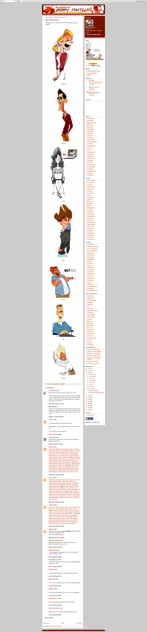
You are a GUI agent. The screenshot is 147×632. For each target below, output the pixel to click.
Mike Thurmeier (91, 207)
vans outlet (74, 483)
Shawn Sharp (90, 280)
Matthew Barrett (91, 273)
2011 (88, 399)
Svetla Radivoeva (91, 171)
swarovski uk (52, 507)
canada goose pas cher (58, 513)
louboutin (66, 507)
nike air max (63, 454)
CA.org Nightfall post (92, 250)
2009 (88, 403)
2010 (88, 401)
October (91, 378)
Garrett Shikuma (91, 186)
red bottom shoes (57, 460)
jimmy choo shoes (70, 487)
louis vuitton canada (63, 510)
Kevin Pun (89, 321)
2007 (88, 407)
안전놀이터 (51, 588)
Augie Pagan (90, 295)
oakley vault (52, 468)
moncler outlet (69, 516)
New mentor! (92, 88)
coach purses (67, 463)
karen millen (62, 520)
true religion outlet (64, 455)
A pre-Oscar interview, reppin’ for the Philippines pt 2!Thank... (96, 82)
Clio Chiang (90, 133)
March (90, 386)
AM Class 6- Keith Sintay (93, 349)
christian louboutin (62, 470)
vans (54, 516)
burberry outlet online (54, 455)
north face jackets (68, 491)
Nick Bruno (89, 209)
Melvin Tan (89, 201)
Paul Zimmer (90, 331)
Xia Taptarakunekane (92, 290)
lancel (50, 523)
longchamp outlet (74, 468)
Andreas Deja (90, 120)
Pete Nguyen (90, 211)
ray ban (50, 513)
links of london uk (69, 513)
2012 (88, 397)
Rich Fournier (90, 220)
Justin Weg (90, 199)
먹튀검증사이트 (52, 550)
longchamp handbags (68, 450)
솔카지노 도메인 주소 (54, 608)
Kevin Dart (89, 319)
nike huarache (58, 489)
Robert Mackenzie (91, 222)
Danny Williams (91, 254)
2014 (88, 372)
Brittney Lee (90, 126)
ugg (53, 481)
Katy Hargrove (90, 269)
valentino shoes (57, 484)
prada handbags (66, 468)
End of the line (92, 93)
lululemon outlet (61, 483)
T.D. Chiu (89, 282)
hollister (63, 484)
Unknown (51, 419)
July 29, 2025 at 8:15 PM (55, 605)
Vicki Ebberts (90, 288)
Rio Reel (89, 75)
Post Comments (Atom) (56, 626)
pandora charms (56, 515)
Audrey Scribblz (91, 180)
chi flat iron (70, 479)
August (91, 382)
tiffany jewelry (62, 457)
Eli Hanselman (90, 259)
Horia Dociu (90, 263)
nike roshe (68, 484)
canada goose (72, 481)
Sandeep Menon (91, 224)
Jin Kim (89, 150)
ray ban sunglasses (74, 455)
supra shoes (73, 507)
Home (62, 623)
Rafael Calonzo (91, 333)
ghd (55, 492)
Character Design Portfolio (93, 71)
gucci (70, 515)
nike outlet (57, 454)
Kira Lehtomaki (90, 152)
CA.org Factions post (92, 248)
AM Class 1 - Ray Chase (93, 363)
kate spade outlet (53, 471)
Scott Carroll (90, 226)
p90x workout (52, 479)
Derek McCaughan (91, 300)
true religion (58, 468)
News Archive (90, 414)
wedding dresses (63, 486)
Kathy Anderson (91, 316)
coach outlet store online (64, 471)
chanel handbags (53, 470)
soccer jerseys (76, 495)
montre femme (64, 515)
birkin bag (64, 479)
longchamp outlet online (58, 463)
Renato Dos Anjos (91, 164)
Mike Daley (90, 203)
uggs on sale (65, 481)
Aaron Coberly (90, 244)
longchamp (58, 479)
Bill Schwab (90, 124)
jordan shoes (70, 470)
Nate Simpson (90, 329)
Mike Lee (89, 205)
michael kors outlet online (61, 452)
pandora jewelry (68, 508)
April (90, 384)
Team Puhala (90, 237)
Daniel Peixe (90, 137)
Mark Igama (90, 323)
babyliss (64, 489)
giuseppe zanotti (53, 487)
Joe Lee (89, 195)
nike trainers (69, 495)
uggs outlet (57, 495)
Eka (88, 306)
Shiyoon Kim (90, 168)
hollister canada (60, 508)
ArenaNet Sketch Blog (92, 246)
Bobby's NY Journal (94, 92)
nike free (76, 470)
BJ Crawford (90, 182)
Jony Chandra (90, 197)
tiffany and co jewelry (57, 450)
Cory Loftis (89, 135)
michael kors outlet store (61, 458)
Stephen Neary (90, 235)
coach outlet (65, 460)
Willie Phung (90, 344)
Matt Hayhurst (90, 325)
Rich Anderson (90, 278)
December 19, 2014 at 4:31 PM (56, 474)
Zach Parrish (90, 175)
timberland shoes (53, 510)
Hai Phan (89, 261)
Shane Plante (52, 437)
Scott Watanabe (91, 166)
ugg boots (68, 483)
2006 (88, 409)
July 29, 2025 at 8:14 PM (55, 576)
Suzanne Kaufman (91, 337)
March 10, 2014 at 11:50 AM (56, 444)
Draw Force (90, 184)
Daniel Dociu (90, 252)
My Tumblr (91, 80)
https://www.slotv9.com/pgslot (56, 534)
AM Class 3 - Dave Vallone (93, 355)
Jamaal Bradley (91, 314)
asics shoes (75, 484)
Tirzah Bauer (90, 284)
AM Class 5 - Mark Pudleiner (94, 351)
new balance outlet (53, 497)
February (91, 388)
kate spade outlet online (68, 465)
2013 (88, 395)
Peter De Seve (90, 214)
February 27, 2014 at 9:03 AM (56, 416)
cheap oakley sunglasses (67, 449)
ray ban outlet (72, 460)
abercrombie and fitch (64, 494)
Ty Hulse (89, 342)
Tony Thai (89, 339)
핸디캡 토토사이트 (53, 559)
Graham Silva (90, 188)
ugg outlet (62, 495)
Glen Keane (90, 143)
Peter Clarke (90, 276)
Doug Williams (90, 257)
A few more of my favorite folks (96, 392)
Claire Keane (90, 131)
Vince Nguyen (90, 239)
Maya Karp (89, 327)
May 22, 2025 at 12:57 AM (55, 547)
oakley (50, 512)
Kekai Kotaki (90, 271)
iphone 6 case (55, 523)
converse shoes (74, 518)
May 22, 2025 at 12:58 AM (55, 556)
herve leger (73, 494)
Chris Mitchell (90, 129)
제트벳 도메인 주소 (53, 598)
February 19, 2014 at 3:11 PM (56, 403)
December (91, 374)
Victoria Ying (90, 173)
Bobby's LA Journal (94, 87)
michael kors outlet (62, 466)
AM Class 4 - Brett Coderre (93, 353)
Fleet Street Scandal (92, 310)
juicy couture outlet (57, 512)
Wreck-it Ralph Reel (92, 73)
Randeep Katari (91, 216)
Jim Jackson (90, 193)
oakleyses (51, 447)
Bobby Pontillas (91, 27)
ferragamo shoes (53, 483)
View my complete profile (93, 34)
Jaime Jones (90, 312)
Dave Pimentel (90, 139)
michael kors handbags (54, 449)
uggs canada (56, 518)
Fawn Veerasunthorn (92, 141)
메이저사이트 (52, 579)
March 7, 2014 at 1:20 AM (55, 434)
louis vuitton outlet (72, 458)
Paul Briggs (90, 160)
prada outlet (75, 463)
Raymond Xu (90, 218)
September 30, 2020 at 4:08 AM (56, 537)
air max (53, 508)
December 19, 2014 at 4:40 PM (56, 526)
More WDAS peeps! (93, 390)
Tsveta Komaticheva (92, 286)
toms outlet (51, 520)
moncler (74, 508)
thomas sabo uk (60, 507)
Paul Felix (89, 162)
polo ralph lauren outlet (64, 462)
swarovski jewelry (60, 516)
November (91, 376)
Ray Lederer (90, 335)
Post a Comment (49, 617)
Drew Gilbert (90, 302)
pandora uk (64, 521)
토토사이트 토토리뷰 (54, 540)
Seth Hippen (90, 230)
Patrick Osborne (91, 158)
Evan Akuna (90, 308)
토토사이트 (51, 569)
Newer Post (46, 623)
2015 (88, 370)
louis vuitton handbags (72, 454)
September (91, 380)
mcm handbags (61, 487)
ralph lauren (75, 515)
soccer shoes (55, 494)
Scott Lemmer (90, 228)
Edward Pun (90, 304)
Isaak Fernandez (91, 145)
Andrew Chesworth (91, 122)
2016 (88, 368)
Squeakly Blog (90, 233)
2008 (88, 405)
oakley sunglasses (53, 457)
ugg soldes (54, 499)
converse (62, 518)
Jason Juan (90, 265)
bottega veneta (69, 492)
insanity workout (61, 492)
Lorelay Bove (90, 154)
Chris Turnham (90, 297)
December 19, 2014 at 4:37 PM (56, 502)
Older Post (79, 623)
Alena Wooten (90, 118)
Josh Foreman (90, 267)
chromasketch (52, 390)
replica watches (59, 491)
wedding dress (75, 521)
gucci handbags (70, 457)
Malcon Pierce (90, 156)
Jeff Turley (89, 148)
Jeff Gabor (89, 191)
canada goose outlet (54, 486)
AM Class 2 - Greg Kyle (93, 361)
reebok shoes (58, 481)
